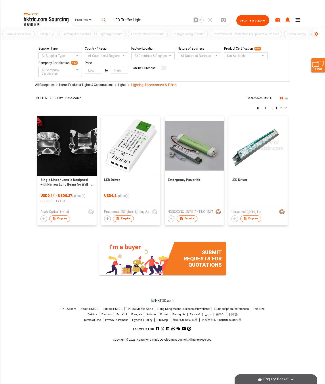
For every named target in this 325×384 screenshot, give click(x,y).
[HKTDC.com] (162, 301)
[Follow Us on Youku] (189, 329)
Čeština (92, 314)
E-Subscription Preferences (231, 308)
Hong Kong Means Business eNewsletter (183, 308)
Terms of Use (92, 320)
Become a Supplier (253, 20)
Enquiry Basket (276, 379)
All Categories (45, 85)
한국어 (220, 314)
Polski (164, 314)
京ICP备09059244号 (184, 320)
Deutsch (106, 314)
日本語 (233, 314)
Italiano (151, 314)
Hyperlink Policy (142, 320)
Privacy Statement (116, 320)
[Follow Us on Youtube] (184, 329)
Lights (122, 85)
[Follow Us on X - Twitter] (163, 329)
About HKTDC (89, 308)
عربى (208, 314)
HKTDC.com (68, 308)
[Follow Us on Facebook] (157, 329)
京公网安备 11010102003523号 (221, 320)
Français (136, 314)
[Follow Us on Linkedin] (168, 329)
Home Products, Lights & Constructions (86, 85)
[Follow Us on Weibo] (173, 329)
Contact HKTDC (112, 308)
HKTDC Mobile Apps (140, 308)
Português (178, 314)
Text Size (258, 308)
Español (122, 314)
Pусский (195, 314)
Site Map (162, 320)
